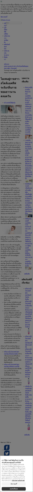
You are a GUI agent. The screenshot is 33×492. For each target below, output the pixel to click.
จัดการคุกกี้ (14, 484)
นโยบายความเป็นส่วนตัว (18, 480)
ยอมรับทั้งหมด (14, 489)
